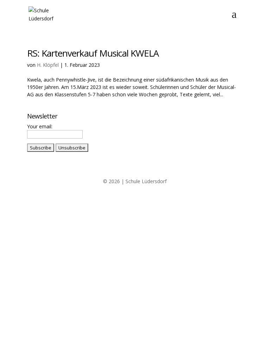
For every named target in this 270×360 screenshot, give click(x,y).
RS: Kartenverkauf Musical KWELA (93, 53)
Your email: (39, 126)
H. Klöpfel (48, 65)
